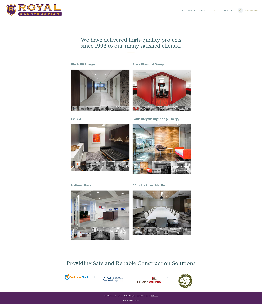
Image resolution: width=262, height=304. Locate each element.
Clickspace (154, 296)
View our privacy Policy (131, 300)
